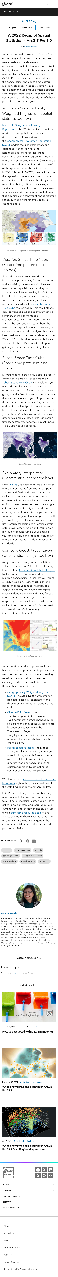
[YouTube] (50, 1175)
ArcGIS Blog (9, 11)
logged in (17, 973)
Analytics (12, 27)
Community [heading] (8, 1190)
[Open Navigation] (54, 4)
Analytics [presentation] (36, 1027)
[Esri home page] (8, 4)
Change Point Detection (21, 712)
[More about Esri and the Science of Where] (8, 1173)
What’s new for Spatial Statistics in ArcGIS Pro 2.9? (27, 1088)
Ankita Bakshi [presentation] (25, 1082)
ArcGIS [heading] (6, 1184)
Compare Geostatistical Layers (37, 570)
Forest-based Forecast (20, 747)
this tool (13, 484)
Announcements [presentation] (39, 1082)
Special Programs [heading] (11, 1208)
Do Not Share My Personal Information (20, 1269)
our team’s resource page (26, 812)
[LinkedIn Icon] (34, 842)
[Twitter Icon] (21, 842)
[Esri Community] (38, 1175)
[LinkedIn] (50, 1169)
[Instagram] (44, 1175)
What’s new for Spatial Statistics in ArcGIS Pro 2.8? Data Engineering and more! (27, 1147)
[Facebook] (38, 1169)
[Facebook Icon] (28, 842)
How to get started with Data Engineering (27, 1031)
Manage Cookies (11, 1262)
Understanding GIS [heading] (11, 1196)
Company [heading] (7, 1202)
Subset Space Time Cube (17, 382)
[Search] (47, 4)
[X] (44, 1169)
